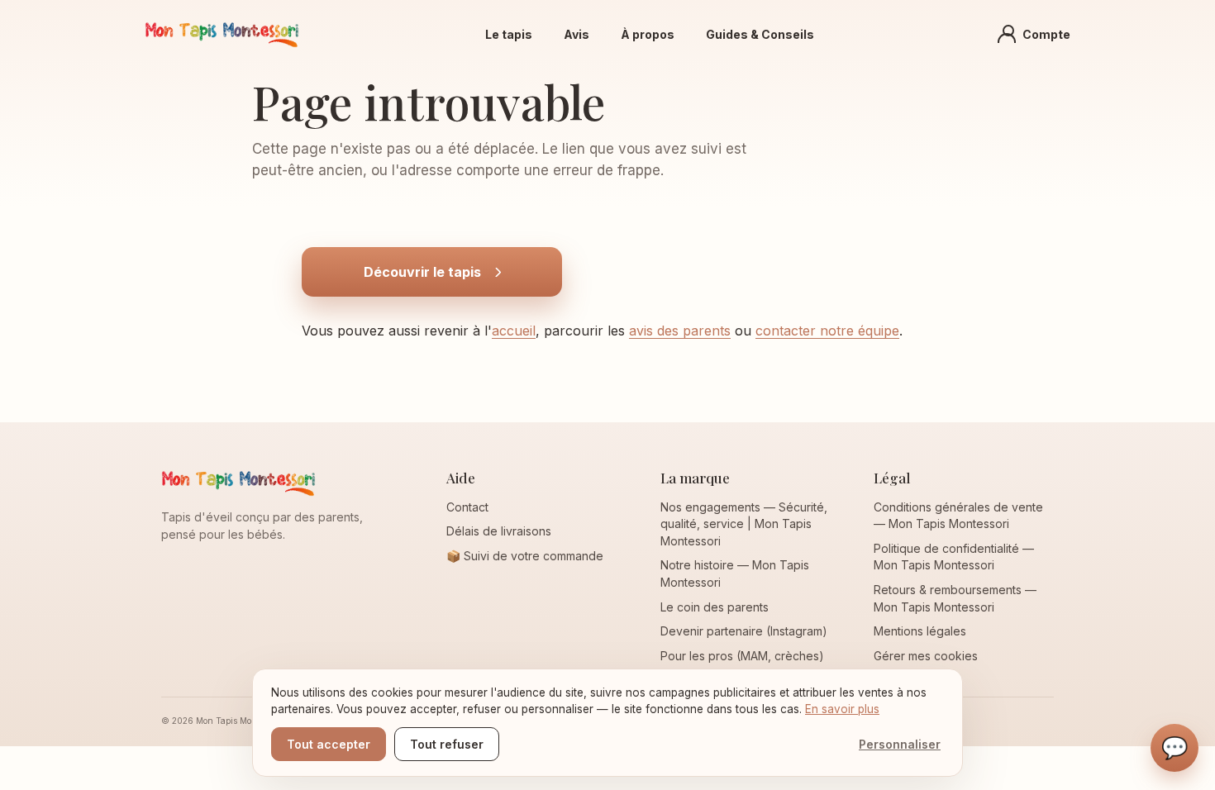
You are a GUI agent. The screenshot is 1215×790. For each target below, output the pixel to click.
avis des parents (680, 330)
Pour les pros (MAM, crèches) (742, 656)
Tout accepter (328, 744)
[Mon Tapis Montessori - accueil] (222, 34)
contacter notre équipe (827, 330)
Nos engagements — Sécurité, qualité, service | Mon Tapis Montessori (743, 524)
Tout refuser (447, 744)
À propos (647, 34)
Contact (467, 507)
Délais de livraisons (498, 531)
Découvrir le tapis (422, 272)
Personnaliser (900, 744)
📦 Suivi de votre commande (524, 556)
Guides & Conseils (760, 34)
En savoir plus (842, 709)
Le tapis (508, 34)
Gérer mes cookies (926, 656)
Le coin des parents (714, 607)
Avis (576, 34)
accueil (514, 330)
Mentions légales (920, 631)
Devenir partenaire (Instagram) (743, 631)
